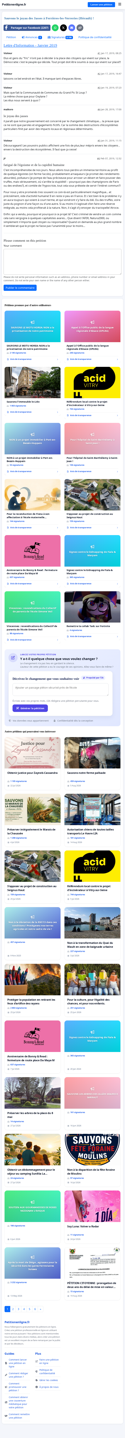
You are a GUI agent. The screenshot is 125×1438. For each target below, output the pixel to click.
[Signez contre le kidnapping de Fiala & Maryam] (92, 561)
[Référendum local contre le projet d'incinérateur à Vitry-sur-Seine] (92, 393)
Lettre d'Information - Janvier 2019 (30, 45)
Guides (9, 1354)
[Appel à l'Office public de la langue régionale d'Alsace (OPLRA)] (92, 337)
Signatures (61, 37)
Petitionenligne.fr (14, 4)
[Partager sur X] (63, 27)
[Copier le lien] (79, 27)
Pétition (11, 37)
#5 (99, 140)
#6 (98, 158)
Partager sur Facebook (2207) (29, 28)
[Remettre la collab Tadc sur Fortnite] (92, 615)
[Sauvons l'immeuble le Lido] (33, 391)
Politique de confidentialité (94, 37)
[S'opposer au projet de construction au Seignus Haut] (92, 505)
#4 (99, 109)
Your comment (13, 245)
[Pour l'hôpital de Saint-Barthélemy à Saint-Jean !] (92, 449)
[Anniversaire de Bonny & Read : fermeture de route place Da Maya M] (33, 561)
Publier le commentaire (20, 288)
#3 (99, 87)
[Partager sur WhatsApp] (55, 27)
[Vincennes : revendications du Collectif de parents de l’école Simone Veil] (33, 617)
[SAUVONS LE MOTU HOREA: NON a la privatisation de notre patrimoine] (33, 337)
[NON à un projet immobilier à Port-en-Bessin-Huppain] (33, 449)
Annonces (33, 37)
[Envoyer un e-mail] (71, 27)
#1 (99, 53)
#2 (99, 73)
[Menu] (119, 4)
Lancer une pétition (101, 4)
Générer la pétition (32, 708)
